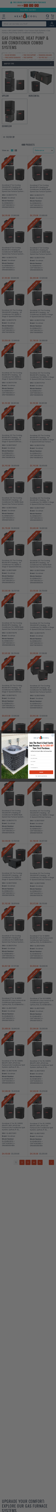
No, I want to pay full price (41, 775)
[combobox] (41, 764)
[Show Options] (52, 764)
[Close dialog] (53, 735)
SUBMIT (41, 772)
